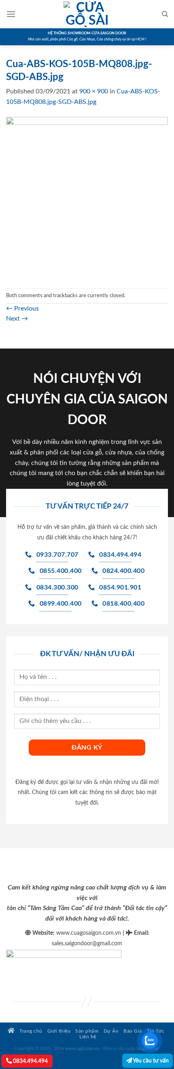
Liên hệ (87, 1037)
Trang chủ (30, 1031)
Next (17, 318)
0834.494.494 (30, 1061)
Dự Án (111, 1031)
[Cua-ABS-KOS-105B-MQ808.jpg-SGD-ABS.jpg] (87, 197)
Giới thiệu (58, 1031)
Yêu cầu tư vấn (150, 1061)
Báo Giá (132, 1031)
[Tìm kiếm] (165, 14)
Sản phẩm (86, 1031)
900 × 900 (93, 91)
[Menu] (11, 14)
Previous (22, 308)
